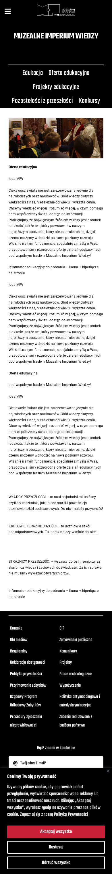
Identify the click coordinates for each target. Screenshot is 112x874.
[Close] (108, 771)
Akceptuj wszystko (56, 832)
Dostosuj (56, 847)
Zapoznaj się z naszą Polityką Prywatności (54, 814)
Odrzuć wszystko (56, 863)
